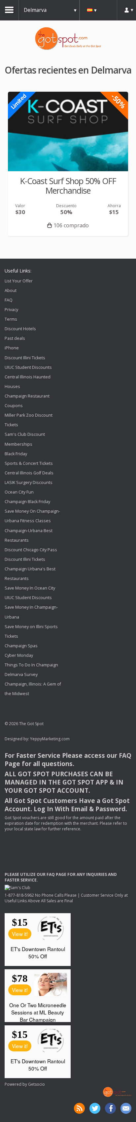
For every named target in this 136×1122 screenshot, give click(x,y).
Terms (11, 319)
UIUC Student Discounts (28, 367)
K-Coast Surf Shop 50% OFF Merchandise (68, 185)
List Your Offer (19, 281)
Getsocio (36, 1084)
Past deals (15, 338)
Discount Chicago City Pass (31, 550)
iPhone (12, 348)
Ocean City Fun (19, 492)
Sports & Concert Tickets (29, 463)
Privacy (11, 309)
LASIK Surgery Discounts (28, 482)
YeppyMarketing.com (50, 739)
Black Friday (16, 454)
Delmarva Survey (21, 674)
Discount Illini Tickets (25, 358)
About (11, 290)
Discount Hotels (20, 329)
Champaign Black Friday (27, 501)
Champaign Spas (21, 646)
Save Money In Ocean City (30, 588)
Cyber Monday (19, 655)
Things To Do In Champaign (31, 665)
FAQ (9, 300)
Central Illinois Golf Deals (29, 473)
